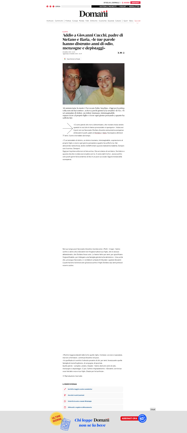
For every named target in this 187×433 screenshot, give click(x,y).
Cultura (118, 21)
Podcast (122, 6)
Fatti (87, 21)
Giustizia (111, 21)
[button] (118, 53)
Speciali (137, 21)
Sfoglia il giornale (112, 3)
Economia (102, 21)
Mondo (81, 21)
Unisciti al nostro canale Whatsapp (80, 401)
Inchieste (50, 21)
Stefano (98, 133)
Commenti (59, 21)
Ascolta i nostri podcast (76, 395)
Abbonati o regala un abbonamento (80, 407)
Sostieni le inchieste (108, 6)
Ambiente (94, 21)
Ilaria (104, 133)
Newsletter (134, 6)
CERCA (57, 6)
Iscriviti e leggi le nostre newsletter (80, 389)
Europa (75, 21)
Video (131, 21)
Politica (68, 21)
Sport (125, 21)
